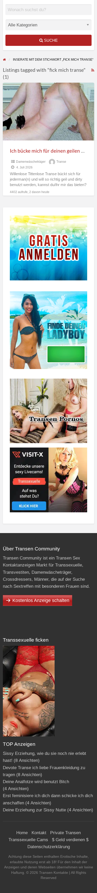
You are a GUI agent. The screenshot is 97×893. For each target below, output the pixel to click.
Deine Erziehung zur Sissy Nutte (34, 809)
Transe (61, 162)
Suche (50, 40)
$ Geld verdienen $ (70, 839)
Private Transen (65, 832)
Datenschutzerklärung (48, 846)
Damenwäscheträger (31, 162)
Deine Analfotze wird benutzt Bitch (36, 781)
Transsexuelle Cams (28, 839)
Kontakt (39, 832)
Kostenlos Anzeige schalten (40, 600)
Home (22, 832)
